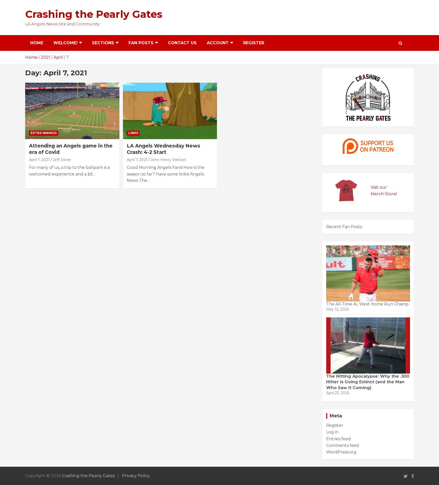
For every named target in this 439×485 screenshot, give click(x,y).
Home (36, 42)
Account (218, 42)
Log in (332, 432)
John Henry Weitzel (168, 159)
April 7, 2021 (39, 159)
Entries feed (338, 438)
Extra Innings (43, 133)
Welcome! (65, 42)
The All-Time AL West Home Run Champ (367, 304)
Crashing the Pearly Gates (93, 14)
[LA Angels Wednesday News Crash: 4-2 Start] (170, 110)
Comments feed (342, 445)
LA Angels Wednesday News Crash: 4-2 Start (163, 149)
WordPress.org (341, 452)
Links (133, 133)
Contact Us (182, 42)
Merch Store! (384, 194)
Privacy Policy (136, 475)
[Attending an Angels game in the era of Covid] (72, 110)
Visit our (379, 187)
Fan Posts (141, 42)
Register (253, 42)
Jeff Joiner (62, 159)
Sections (103, 42)
